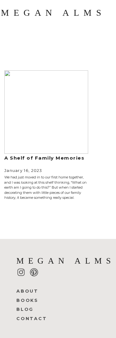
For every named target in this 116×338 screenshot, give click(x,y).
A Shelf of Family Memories (44, 158)
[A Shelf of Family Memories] (46, 112)
